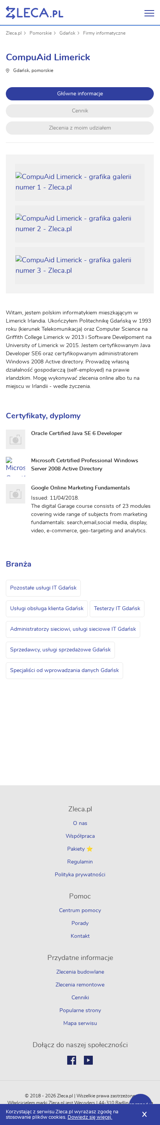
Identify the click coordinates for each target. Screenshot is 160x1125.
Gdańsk (67, 33)
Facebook (71, 1060)
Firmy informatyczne (104, 33)
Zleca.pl (14, 33)
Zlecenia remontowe (80, 985)
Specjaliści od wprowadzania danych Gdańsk (64, 670)
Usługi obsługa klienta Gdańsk (46, 608)
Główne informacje (80, 94)
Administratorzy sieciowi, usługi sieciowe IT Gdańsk (73, 629)
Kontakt (80, 936)
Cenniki (80, 997)
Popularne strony (80, 1010)
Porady (80, 923)
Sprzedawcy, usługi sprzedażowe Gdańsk (60, 650)
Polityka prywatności (80, 875)
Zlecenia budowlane (80, 972)
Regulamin (80, 862)
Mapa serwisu (80, 1023)
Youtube (88, 1060)
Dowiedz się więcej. (90, 1117)
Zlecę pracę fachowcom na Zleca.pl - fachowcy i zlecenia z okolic (34, 12)
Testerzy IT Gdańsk (117, 608)
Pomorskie (41, 33)
